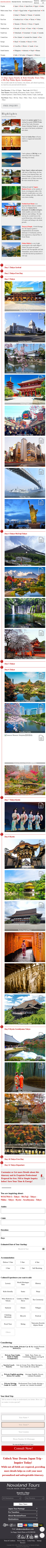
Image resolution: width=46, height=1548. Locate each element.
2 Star (22, 1268)
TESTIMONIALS (27, 2)
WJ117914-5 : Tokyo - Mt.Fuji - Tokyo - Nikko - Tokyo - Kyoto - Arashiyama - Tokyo (21, 1198)
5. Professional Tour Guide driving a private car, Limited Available (22, 1384)
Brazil (16, 42)
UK (43, 10)
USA (35, 42)
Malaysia (37, 55)
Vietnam (30, 15)
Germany (40, 28)
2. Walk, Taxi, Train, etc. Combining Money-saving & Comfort (23, 1356)
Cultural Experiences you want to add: (16, 1278)
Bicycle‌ (23, 1316)
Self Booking (37, 1268)
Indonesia (25, 50)
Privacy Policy (21, 1541)
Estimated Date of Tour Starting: (14, 1244)
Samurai (8, 1308)
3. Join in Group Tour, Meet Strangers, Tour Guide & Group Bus (22, 1366)
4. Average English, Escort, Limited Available (22, 1375)
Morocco (24, 24)
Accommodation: (8, 1258)
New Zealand (18, 37)
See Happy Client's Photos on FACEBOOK (23, 1532)
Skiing (23, 1324)
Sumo (23, 1291)
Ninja (38, 1291)
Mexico (25, 46)
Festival (38, 1316)
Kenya (30, 24)
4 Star (37, 1262)
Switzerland (26, 33)
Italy (34, 28)
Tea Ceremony (38, 1300)
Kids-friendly (8, 1291)
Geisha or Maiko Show (23, 1300)
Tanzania (17, 24)
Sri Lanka (22, 55)
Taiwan (32, 19)
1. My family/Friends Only (23, 1347)
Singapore (30, 55)
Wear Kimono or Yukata (8, 1300)
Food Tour (8, 1324)
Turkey (39, 19)
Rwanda (17, 28)
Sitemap (39, 1541)
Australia (40, 33)
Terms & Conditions (9, 1541)
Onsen (23, 1308)
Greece (23, 28)
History (38, 1283)
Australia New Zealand (30, 37)
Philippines (18, 50)
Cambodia (37, 15)
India (16, 55)
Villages (38, 1308)
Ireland (17, 15)
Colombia (22, 42)
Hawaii (30, 42)
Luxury (8, 1283)
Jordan (42, 6)
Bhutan (38, 50)
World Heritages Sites (23, 1283)
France (29, 28)
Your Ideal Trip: (7, 1396)
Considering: (6, 1342)
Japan (16, 6)
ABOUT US (43, 2)
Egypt (36, 6)
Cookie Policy (31, 1541)
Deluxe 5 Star (8, 1262)
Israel (16, 10)
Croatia (34, 33)
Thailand (23, 15)
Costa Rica (18, 46)
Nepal (32, 50)
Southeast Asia (19, 19)
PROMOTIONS (16, 2)
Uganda (37, 24)
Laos (36, 46)
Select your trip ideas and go (23, 1494)
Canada (31, 46)
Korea (21, 6)
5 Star (22, 1262)
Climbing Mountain (7, 1316)
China (26, 19)
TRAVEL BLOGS (36, 2)
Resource (22, 1543)
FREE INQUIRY (10, 105)
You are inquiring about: (12, 1193)
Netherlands (18, 33)
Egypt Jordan (23, 10)
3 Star (8, 1268)
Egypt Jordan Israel (34, 10)
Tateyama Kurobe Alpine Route (38, 1324)
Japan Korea (28, 6)
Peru (40, 37)
